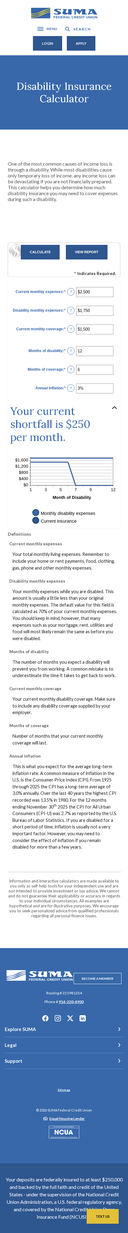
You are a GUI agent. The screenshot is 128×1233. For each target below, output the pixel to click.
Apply (81, 43)
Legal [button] (10, 1045)
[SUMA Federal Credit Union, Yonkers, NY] (64, 13)
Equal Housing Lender (67, 1118)
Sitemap (64, 1090)
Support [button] (13, 1061)
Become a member (97, 978)
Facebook (45, 1018)
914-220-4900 (71, 1001)
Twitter (70, 1018)
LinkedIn (83, 1018)
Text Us (103, 1216)
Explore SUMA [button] (20, 1029)
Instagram (58, 1018)
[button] (64, 424)
